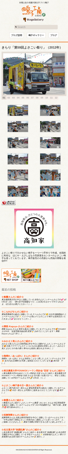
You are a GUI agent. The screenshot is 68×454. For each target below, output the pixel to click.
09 (42, 97)
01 (4, 97)
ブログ (53, 35)
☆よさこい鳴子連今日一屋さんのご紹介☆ (23, 385)
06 (27, 97)
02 (8, 97)
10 (46, 97)
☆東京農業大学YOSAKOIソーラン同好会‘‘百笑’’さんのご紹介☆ (33, 370)
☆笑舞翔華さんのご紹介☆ (15, 415)
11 (51, 97)
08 (37, 97)
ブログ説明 (16, 35)
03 (13, 97)
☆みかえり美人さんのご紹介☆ (17, 341)
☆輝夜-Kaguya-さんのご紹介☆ (18, 326)
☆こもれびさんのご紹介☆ (15, 311)
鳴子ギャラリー (36, 35)
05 (23, 97)
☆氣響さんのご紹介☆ (13, 297)
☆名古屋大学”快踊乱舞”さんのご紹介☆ (21, 429)
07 (32, 97)
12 (56, 97)
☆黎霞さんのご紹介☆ (13, 400)
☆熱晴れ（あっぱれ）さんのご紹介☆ (20, 356)
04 (18, 97)
